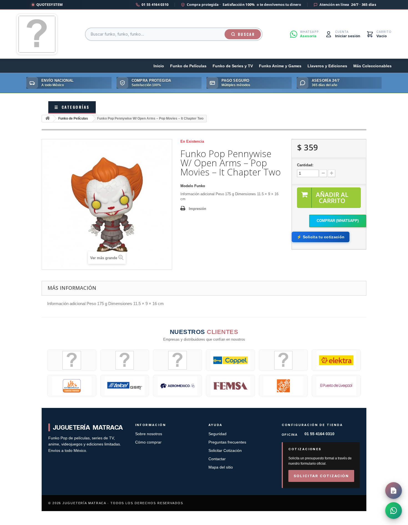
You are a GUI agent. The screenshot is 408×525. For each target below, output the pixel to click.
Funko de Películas (188, 66)
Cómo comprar (148, 442)
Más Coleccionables (372, 66)
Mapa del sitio (220, 467)
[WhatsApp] (393, 510)
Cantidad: (305, 165)
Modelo (186, 186)
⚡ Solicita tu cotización (320, 237)
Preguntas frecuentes (227, 442)
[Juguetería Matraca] (36, 34)
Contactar (217, 459)
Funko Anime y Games (280, 66)
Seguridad (217, 434)
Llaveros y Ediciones (327, 66)
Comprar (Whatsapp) (338, 221)
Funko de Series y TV (233, 66)
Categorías (72, 107)
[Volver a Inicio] (47, 118)
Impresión (197, 209)
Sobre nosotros (148, 434)
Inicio (158, 66)
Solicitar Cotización (225, 451)
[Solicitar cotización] (393, 490)
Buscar (246, 34)
